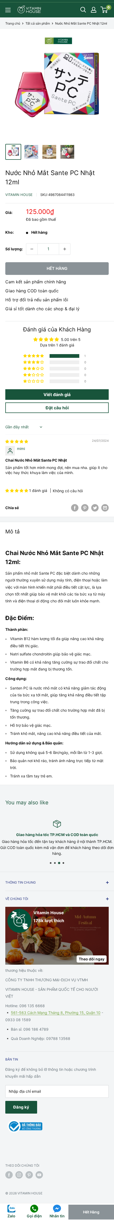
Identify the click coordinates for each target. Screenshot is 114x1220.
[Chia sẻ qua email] (105, 508)
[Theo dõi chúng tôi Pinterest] (29, 1175)
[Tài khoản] (93, 10)
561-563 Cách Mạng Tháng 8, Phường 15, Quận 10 (55, 1012)
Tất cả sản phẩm (37, 23)
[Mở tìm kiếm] (83, 10)
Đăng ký (21, 1107)
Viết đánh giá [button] (57, 394)
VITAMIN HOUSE (19, 195)
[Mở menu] (8, 10)
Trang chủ (12, 23)
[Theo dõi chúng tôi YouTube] (39, 1175)
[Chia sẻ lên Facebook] (74, 508)
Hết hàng (57, 268)
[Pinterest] (85, 508)
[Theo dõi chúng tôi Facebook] (9, 1175)
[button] (34, 356)
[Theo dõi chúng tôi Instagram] (19, 1175)
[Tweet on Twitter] (95, 508)
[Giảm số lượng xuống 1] (31, 249)
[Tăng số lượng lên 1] (64, 249)
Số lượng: (14, 249)
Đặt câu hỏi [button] (57, 407)
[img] (16, 441)
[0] (104, 10)
